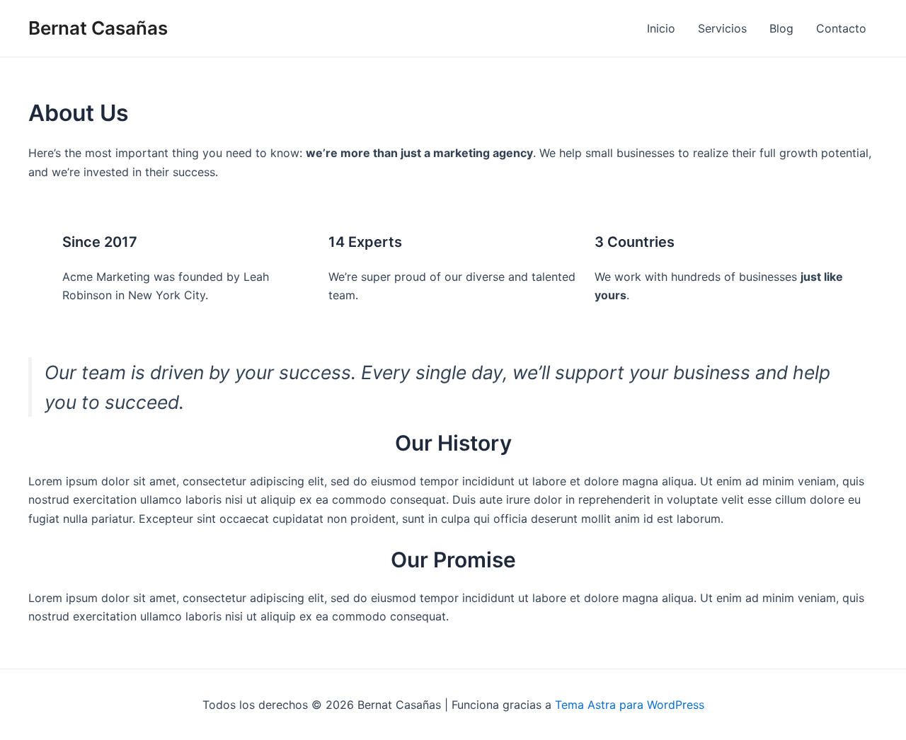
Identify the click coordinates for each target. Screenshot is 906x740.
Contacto (841, 28)
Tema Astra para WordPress (629, 705)
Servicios (722, 28)
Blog (781, 28)
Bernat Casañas (98, 28)
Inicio (661, 28)
